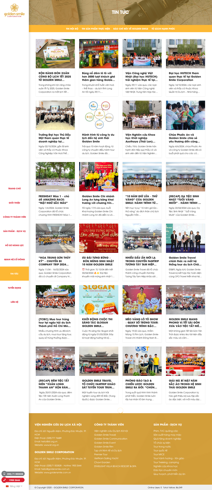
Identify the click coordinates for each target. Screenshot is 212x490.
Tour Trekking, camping (166, 462)
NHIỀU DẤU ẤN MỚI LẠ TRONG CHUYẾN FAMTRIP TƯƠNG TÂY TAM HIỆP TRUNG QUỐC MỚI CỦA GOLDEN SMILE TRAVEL (142, 264)
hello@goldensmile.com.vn (55, 468)
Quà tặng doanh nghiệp (167, 438)
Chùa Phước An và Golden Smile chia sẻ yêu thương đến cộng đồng (183, 139)
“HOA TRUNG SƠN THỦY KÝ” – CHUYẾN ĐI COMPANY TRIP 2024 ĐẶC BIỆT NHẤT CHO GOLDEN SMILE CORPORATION (55, 265)
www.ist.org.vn (51, 444)
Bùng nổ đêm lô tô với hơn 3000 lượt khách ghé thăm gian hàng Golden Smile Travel (98, 78)
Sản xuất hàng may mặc (167, 434)
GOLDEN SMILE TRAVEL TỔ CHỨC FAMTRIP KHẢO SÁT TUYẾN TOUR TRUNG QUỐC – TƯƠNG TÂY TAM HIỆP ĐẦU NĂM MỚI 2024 (98, 387)
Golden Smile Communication (110, 438)
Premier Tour (100, 454)
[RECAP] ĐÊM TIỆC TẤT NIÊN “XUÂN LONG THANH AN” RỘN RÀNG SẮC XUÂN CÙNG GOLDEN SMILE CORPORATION (54, 388)
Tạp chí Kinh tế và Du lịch (108, 450)
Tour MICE (159, 454)
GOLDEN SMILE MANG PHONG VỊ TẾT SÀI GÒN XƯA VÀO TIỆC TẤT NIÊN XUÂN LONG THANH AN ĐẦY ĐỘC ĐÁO (185, 325)
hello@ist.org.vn (49, 441)
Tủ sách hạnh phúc (163, 28)
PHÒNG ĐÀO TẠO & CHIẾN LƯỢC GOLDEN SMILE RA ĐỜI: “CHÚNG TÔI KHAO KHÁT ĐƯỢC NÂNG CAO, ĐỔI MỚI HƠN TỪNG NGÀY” (141, 388)
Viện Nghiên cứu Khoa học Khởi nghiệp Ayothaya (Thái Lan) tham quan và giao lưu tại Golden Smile (140, 141)
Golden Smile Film (103, 446)
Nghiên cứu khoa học (166, 466)
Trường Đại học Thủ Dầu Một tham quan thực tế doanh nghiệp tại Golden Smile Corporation (55, 141)
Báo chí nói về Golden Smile (130, 28)
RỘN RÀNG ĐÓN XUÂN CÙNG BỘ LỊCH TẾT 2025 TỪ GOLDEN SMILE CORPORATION (55, 78)
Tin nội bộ (72, 28)
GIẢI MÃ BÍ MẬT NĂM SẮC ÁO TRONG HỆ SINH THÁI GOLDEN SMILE (185, 383)
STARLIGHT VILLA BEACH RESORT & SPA (115, 466)
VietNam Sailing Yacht (106, 458)
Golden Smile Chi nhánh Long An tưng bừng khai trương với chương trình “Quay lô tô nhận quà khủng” (98, 202)
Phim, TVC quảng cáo (166, 430)
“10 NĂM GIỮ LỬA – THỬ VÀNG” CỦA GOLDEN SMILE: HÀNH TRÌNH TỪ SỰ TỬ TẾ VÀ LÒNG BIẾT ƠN (141, 202)
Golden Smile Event (105, 442)
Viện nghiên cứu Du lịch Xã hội (111, 430)
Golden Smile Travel (105, 434)
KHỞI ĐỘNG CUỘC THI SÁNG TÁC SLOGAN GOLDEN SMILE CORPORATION (97, 324)
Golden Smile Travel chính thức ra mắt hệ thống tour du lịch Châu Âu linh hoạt (184, 262)
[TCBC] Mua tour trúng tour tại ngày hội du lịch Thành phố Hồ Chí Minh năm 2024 (55, 324)
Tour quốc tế (160, 450)
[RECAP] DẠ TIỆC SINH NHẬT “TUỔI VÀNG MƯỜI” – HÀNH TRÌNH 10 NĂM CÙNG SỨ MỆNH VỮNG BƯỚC (185, 202)
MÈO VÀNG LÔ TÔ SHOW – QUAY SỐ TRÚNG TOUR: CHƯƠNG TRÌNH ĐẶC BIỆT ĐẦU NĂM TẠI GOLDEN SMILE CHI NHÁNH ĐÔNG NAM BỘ (141, 327)
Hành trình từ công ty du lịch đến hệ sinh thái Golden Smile (98, 137)
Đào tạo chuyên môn (165, 470)
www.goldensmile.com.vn (57, 472)
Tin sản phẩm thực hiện (96, 28)
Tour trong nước (162, 446)
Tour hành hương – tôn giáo (169, 458)
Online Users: (154, 487)
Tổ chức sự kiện (162, 442)
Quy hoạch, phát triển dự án (169, 473)
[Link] (14, 10)
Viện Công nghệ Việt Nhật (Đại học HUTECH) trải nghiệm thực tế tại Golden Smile (141, 78)
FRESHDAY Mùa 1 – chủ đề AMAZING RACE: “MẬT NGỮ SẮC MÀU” (54, 199)
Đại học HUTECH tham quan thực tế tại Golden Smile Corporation (185, 76)
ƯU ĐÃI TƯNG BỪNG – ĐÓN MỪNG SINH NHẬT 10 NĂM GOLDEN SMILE (98, 260)
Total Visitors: (169, 487)
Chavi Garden (102, 462)
